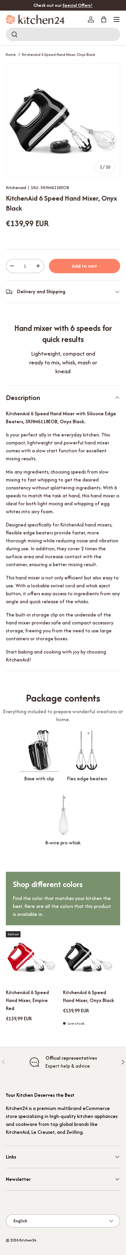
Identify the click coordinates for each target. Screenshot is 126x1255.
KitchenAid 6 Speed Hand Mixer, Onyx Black (58, 55)
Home (11, 55)
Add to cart (84, 265)
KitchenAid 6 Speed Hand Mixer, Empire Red (27, 1000)
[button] (103, 19)
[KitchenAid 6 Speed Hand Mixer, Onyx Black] (88, 957)
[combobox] (63, 34)
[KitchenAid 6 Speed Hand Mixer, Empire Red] (31, 957)
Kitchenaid (16, 187)
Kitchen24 (27, 1240)
